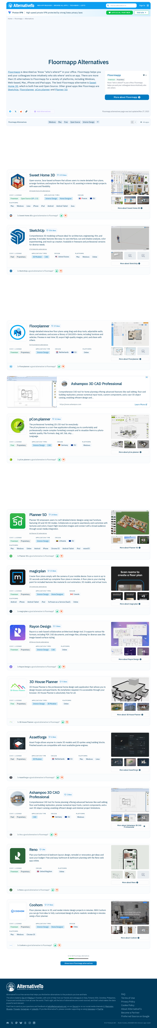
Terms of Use (128, 998)
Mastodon (109, 1006)
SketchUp (13, 89)
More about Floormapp (125, 97)
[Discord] (7, 1023)
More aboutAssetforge (129, 770)
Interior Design (51, 198)
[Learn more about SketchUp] (17, 237)
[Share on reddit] (21, 111)
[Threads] (25, 1023)
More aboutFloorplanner (129, 359)
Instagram (25, 1009)
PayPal (100, 1009)
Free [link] (66, 122)
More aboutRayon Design (129, 659)
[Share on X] (15, 111)
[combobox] (121, 5)
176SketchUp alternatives (38, 249)
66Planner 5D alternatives (38, 533)
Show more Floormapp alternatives (79, 963)
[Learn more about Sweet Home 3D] (17, 181)
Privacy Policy (128, 1001)
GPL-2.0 (35, 198)
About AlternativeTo (131, 1009)
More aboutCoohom (129, 938)
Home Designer (66, 198)
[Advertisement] (78, 38)
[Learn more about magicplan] (17, 577)
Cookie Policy (127, 1005)
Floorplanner (27, 89)
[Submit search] (108, 5)
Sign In (142, 5)
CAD (46, 257)
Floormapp (14, 71)
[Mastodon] (16, 1023)
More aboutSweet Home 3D (129, 208)
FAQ (123, 994)
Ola (23, 998)
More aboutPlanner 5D (129, 548)
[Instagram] (29, 1023)
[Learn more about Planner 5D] (17, 521)
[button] (62, 175)
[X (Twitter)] (12, 1023)
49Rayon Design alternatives (39, 642)
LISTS (83, 5)
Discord (75, 1006)
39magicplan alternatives (38, 586)
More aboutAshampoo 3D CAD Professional (129, 826)
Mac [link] (60, 122)
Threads (16, 1009)
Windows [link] (52, 122)
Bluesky (9, 1009)
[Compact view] (135, 122)
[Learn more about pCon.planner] (17, 425)
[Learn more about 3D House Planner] (17, 688)
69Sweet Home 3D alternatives (39, 191)
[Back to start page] (22, 5)
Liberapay (91, 1009)
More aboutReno (129, 882)
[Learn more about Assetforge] (17, 743)
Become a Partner (130, 1012)
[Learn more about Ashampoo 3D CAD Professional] (17, 798)
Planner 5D (61, 89)
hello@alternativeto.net (56, 1006)
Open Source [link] (75, 122)
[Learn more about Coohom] (17, 911)
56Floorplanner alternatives (38, 345)
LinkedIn (35, 1009)
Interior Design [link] (88, 122)
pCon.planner (42, 89)
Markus (31, 998)
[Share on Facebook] (10, 111)
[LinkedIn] (34, 1023)
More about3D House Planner (129, 715)
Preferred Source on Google (135, 1016)
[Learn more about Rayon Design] (17, 632)
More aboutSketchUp (129, 263)
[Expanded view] (132, 122)
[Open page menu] (148, 5)
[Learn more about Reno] (17, 856)
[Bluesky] (21, 1023)
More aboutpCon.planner (129, 452)
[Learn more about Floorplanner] (17, 332)
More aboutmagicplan (129, 604)
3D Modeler (37, 257)
